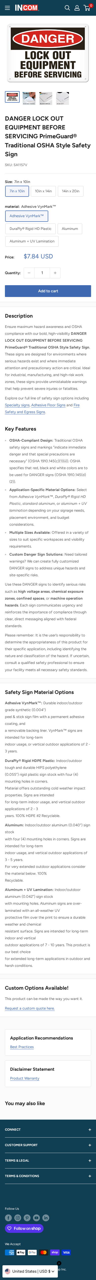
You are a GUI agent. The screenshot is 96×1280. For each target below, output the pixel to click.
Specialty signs (17, 405)
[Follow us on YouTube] (36, 1217)
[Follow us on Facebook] (8, 1217)
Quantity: (13, 273)
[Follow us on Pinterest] (27, 1217)
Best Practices (22, 1047)
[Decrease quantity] (29, 273)
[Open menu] (7, 8)
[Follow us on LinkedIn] (45, 1217)
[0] (87, 8)
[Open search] (67, 8)
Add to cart (48, 291)
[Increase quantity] (55, 273)
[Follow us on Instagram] (17, 1217)
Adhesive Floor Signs (48, 405)
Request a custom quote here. (30, 1008)
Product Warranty (24, 1078)
